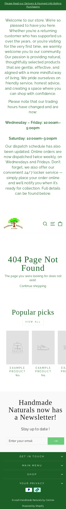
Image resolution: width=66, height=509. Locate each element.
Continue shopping (33, 286)
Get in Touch (32, 456)
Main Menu (32, 465)
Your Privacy (32, 483)
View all (33, 322)
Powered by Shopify (33, 506)
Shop (32, 474)
